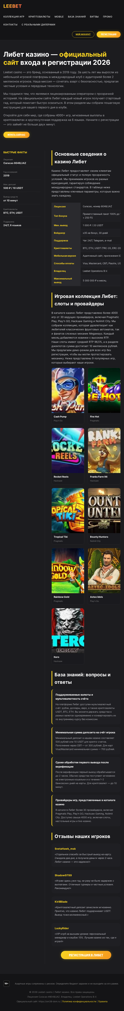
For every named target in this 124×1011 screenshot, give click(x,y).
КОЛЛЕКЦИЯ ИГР (13, 16)
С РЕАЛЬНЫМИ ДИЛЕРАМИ (38, 24)
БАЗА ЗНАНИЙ (77, 16)
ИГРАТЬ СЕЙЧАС (16, 134)
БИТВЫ (94, 16)
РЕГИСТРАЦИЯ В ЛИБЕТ (86, 955)
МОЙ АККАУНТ (83, 34)
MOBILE (59, 16)
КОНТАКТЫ (10, 24)
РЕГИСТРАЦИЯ (108, 34)
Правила (103, 1001)
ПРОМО (107, 16)
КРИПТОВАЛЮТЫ (39, 16)
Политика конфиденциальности (79, 1001)
